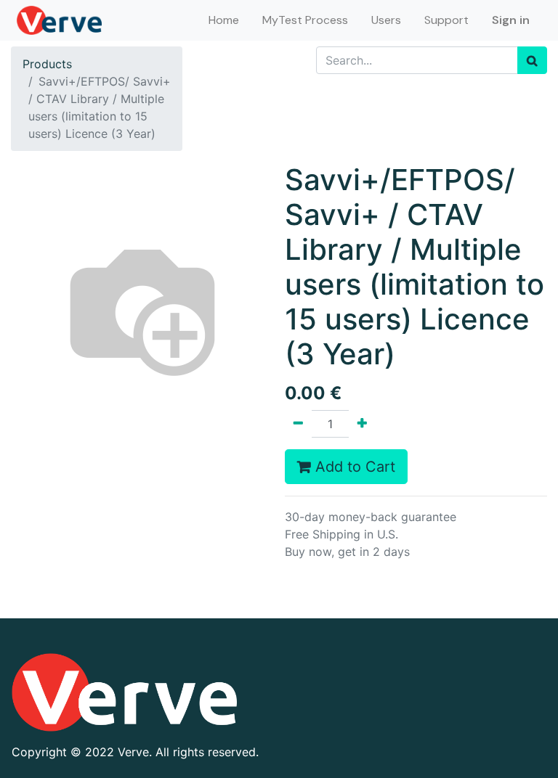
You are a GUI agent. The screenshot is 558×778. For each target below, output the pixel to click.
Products (47, 64)
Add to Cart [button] (353, 466)
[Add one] (362, 424)
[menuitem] (224, 20)
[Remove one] (298, 424)
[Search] (532, 60)
